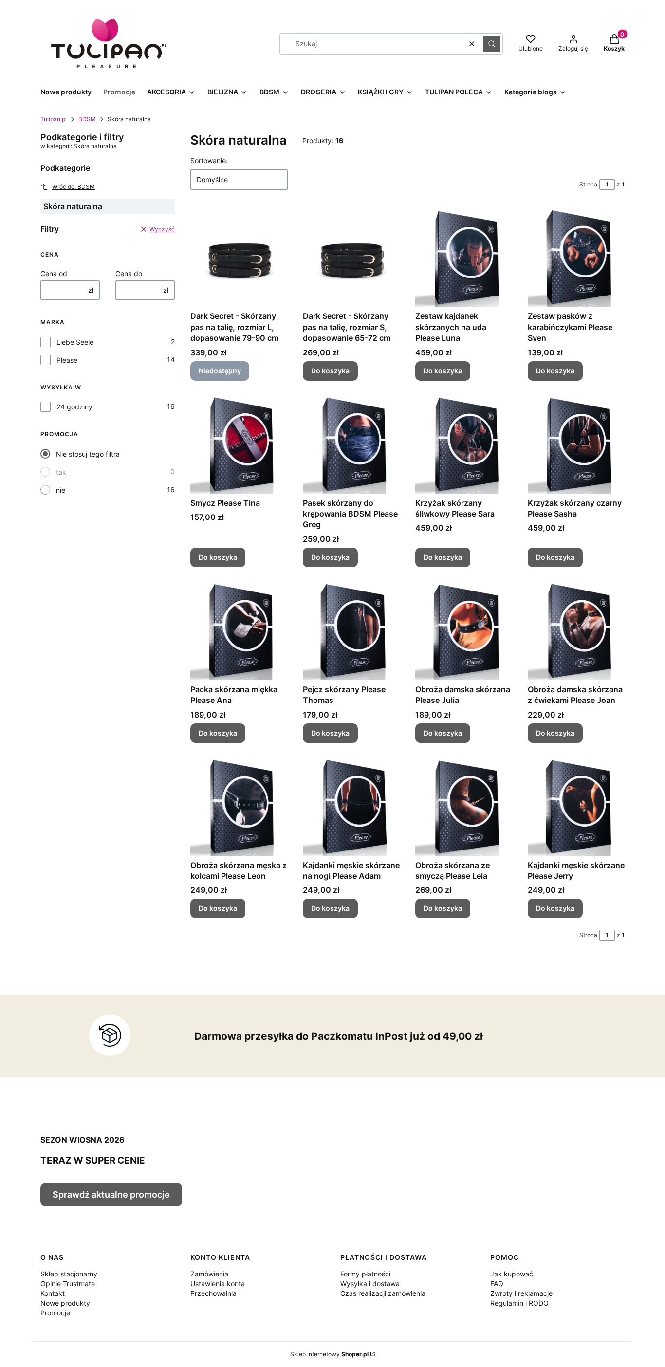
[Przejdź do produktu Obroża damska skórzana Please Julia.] (463, 631)
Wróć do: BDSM (73, 186)
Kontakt (52, 1293)
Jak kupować (511, 1274)
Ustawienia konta (217, 1283)
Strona (588, 184)
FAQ (496, 1283)
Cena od (53, 273)
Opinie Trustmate (67, 1283)
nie (60, 490)
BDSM (87, 119)
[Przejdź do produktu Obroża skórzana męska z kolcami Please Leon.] (238, 807)
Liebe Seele (74, 342)
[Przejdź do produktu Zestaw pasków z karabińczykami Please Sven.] (576, 258)
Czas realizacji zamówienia (382, 1293)
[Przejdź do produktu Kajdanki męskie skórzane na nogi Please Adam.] (351, 807)
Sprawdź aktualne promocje (111, 1194)
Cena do (128, 273)
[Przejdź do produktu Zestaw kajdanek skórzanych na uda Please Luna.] (463, 258)
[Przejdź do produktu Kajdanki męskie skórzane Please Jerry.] (576, 807)
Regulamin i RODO (519, 1303)
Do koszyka (330, 371)
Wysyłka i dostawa (370, 1283)
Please (66, 360)
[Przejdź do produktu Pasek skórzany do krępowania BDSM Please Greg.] (351, 445)
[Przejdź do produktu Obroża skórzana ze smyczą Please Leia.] (463, 807)
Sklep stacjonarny (68, 1274)
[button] (491, 44)
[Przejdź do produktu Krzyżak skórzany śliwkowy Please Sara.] (463, 445)
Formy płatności (365, 1274)
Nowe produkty (65, 1303)
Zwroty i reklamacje (521, 1293)
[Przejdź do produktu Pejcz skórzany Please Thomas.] (351, 631)
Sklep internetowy (329, 1354)
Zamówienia (209, 1274)
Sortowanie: (209, 160)
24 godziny (74, 407)
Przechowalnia (213, 1293)
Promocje (55, 1313)
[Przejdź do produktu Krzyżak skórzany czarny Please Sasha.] (576, 445)
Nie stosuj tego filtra (88, 454)
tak (61, 472)
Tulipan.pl (53, 119)
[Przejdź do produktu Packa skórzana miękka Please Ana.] (238, 631)
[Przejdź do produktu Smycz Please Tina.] (238, 445)
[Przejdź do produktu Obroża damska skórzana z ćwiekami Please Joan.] (576, 631)
